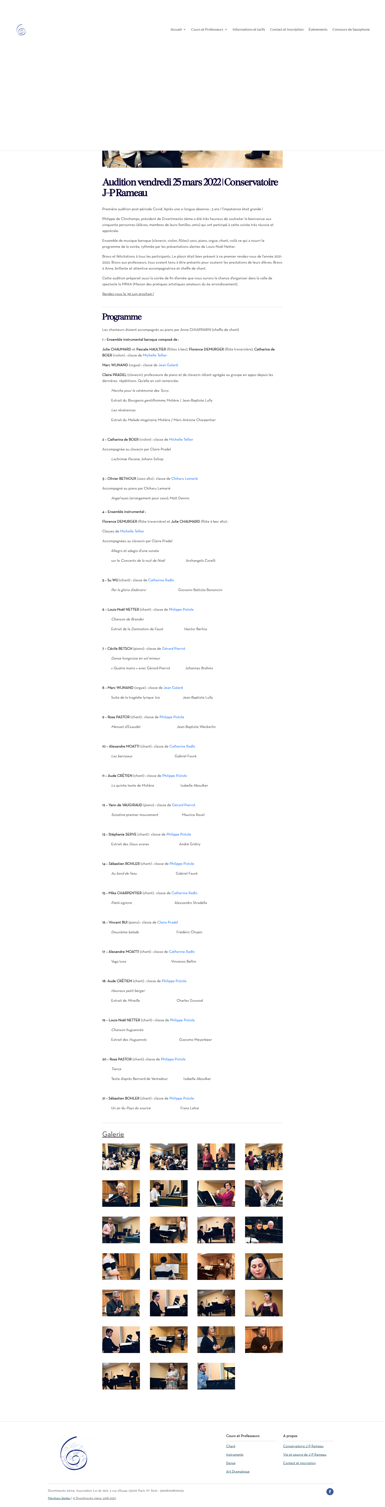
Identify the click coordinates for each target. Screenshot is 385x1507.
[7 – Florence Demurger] (216, 1207)
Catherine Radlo (161, 580)
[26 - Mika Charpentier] (169, 1389)
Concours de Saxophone (351, 29)
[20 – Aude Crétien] (264, 1316)
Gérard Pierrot (173, 648)
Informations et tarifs (249, 29)
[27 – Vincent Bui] (216, 1389)
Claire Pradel (167, 922)
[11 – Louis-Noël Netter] (216, 1243)
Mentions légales (59, 1498)
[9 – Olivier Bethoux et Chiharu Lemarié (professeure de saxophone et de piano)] (121, 1243)
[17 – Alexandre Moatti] (121, 1316)
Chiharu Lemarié (184, 478)
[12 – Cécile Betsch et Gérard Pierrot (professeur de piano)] (264, 1243)
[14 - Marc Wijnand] (169, 1280)
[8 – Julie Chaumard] (264, 1207)
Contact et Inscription (287, 29)
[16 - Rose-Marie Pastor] (264, 1280)
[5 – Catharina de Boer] (121, 1207)
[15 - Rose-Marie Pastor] (216, 1280)
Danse (231, 1463)
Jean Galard (168, 365)
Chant (230, 1446)
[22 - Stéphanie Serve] (169, 1353)
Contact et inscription (299, 1463)
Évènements (318, 29)
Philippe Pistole (181, 609)
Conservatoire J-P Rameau (303, 1446)
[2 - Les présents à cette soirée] (169, 1170)
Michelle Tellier (155, 355)
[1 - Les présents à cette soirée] (121, 1170)
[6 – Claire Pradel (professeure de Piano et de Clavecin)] (169, 1207)
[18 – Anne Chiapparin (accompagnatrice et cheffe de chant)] (169, 1316)
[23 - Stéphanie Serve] (216, 1353)
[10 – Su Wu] (169, 1243)
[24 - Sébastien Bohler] (264, 1353)
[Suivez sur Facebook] (330, 1491)
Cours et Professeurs (207, 29)
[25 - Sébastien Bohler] (121, 1389)
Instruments (235, 1454)
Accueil (176, 29)
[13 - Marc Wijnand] (121, 1280)
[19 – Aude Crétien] (216, 1316)
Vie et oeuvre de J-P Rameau (304, 1454)
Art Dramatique (238, 1471)
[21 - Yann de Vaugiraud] (121, 1353)
